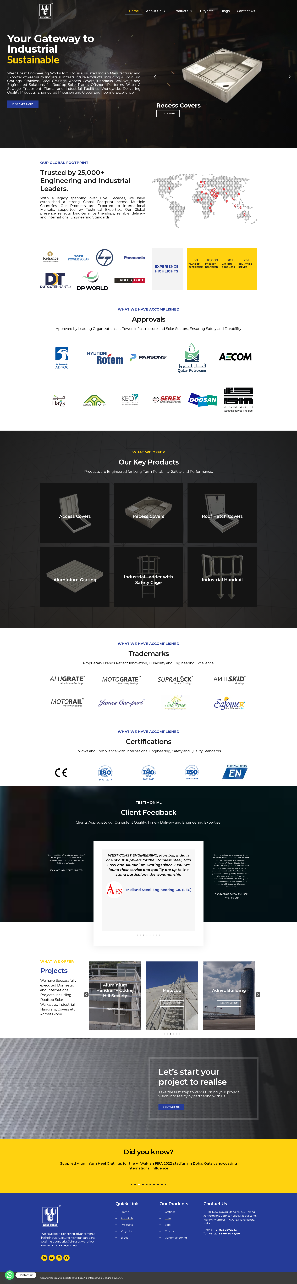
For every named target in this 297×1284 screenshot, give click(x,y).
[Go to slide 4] (173, 1034)
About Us (153, 11)
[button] (214, 119)
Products (180, 11)
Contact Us (246, 11)
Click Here (168, 113)
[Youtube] (52, 1258)
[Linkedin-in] (44, 1258)
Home (134, 11)
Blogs (225, 11)
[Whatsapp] (9, 1275)
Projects (206, 11)
